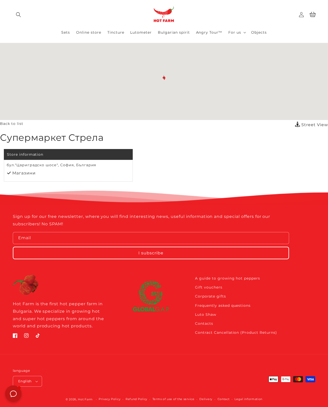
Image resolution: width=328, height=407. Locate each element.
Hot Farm (85, 399)
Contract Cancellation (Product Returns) (236, 332)
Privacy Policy (109, 399)
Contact (224, 399)
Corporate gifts (210, 296)
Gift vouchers (208, 287)
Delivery (205, 399)
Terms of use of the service (173, 399)
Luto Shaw (205, 314)
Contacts (204, 323)
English (25, 381)
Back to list (11, 123)
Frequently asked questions (223, 305)
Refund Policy (136, 399)
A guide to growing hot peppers (227, 278)
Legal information (248, 399)
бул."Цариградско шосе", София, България (51, 165)
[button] (18, 14)
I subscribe (150, 253)
